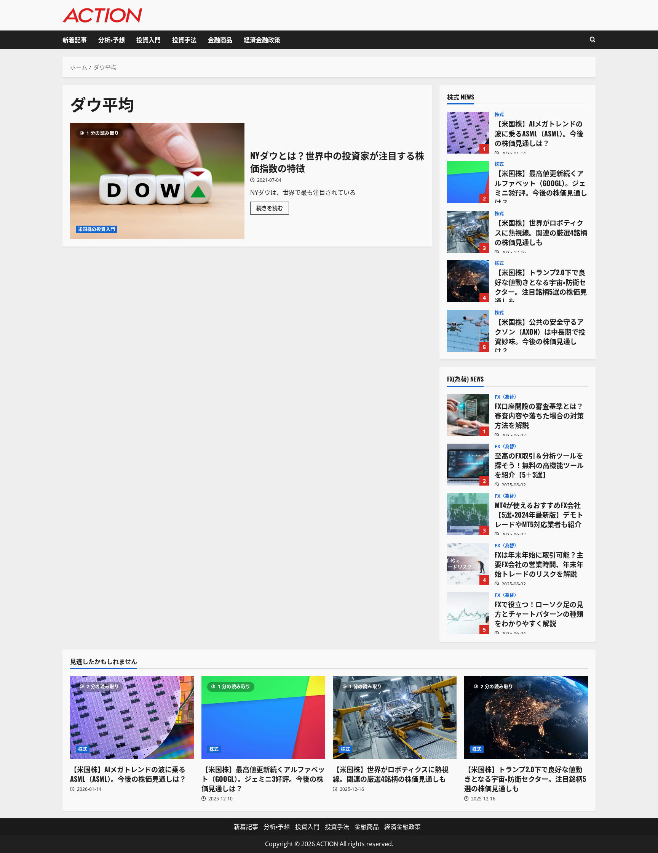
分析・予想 (111, 39)
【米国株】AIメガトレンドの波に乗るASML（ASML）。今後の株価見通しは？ (468, 133)
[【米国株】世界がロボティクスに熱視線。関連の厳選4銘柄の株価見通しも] (395, 717)
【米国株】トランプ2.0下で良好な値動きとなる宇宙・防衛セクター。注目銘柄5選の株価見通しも (468, 281)
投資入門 (148, 39)
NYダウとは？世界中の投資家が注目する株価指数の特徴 (157, 181)
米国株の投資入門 (96, 229)
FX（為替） (507, 397)
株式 (499, 114)
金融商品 (220, 39)
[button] (593, 39)
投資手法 (184, 39)
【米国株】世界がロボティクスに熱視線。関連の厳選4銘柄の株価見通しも (468, 232)
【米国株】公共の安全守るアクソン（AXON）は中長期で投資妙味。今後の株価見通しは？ (468, 331)
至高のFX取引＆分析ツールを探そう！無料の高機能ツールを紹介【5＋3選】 (468, 465)
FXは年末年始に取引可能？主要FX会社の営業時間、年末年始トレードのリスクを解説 (468, 564)
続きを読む (272, 209)
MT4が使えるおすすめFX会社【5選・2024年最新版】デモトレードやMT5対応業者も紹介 (468, 514)
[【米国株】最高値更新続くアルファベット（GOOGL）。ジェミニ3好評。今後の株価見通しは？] (263, 717)
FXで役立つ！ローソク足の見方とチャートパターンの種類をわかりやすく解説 (468, 613)
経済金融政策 (262, 39)
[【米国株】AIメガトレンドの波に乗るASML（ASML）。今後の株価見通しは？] (132, 717)
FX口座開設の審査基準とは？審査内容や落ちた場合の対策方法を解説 (468, 415)
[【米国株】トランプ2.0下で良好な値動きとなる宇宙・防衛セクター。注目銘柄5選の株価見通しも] (526, 717)
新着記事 (74, 39)
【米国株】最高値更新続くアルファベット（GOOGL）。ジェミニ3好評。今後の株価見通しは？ (468, 182)
